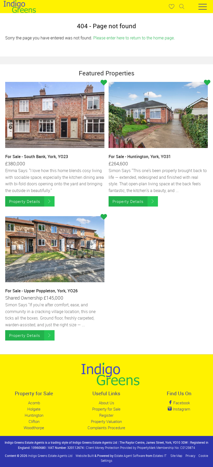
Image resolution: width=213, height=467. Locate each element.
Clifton (34, 421)
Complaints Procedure (106, 427)
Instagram (181, 409)
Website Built (85, 456)
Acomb (34, 402)
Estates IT (160, 456)
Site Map (176, 456)
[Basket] (171, 6)
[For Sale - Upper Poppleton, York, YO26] (54, 249)
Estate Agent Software (129, 456)
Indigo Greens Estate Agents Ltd (50, 456)
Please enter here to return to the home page (133, 38)
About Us (106, 402)
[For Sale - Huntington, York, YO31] (158, 115)
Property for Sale (106, 409)
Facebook (181, 402)
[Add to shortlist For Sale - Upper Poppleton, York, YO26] (104, 217)
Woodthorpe (34, 427)
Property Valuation (106, 421)
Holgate (34, 409)
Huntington (34, 415)
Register (106, 415)
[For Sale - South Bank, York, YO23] (54, 115)
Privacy (190, 456)
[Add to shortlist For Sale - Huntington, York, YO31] (207, 83)
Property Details (24, 201)
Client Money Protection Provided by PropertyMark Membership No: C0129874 (140, 447)
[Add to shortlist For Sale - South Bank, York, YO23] (104, 83)
